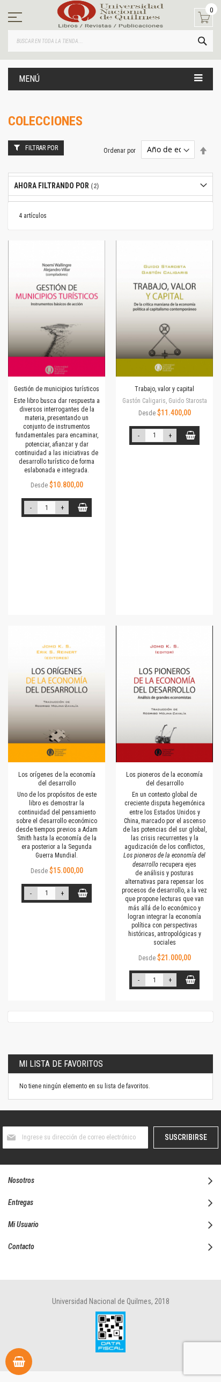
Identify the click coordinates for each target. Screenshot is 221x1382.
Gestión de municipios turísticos (56, 389)
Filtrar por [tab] (41, 148)
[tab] (110, 186)
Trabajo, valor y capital (164, 389)
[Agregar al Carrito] (82, 507)
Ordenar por (120, 150)
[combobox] (110, 41)
